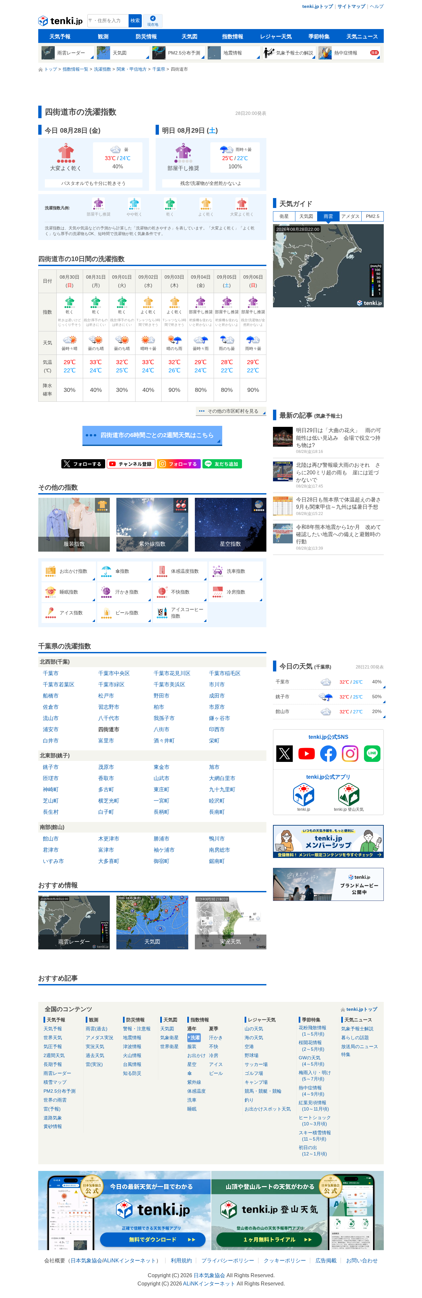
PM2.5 (372, 216)
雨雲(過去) (96, 1028)
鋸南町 (217, 861)
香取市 (106, 778)
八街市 (161, 729)
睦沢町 (217, 800)
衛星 (284, 216)
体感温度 (196, 1091)
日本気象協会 (86, 1260)
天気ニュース (362, 36)
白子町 (106, 812)
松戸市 (106, 696)
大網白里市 (222, 778)
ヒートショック (315, 1120)
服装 (191, 1046)
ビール (216, 1073)
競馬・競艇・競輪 (263, 1091)
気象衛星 (169, 1037)
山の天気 (254, 1028)
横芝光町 (108, 800)
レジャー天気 (276, 36)
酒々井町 (164, 740)
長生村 (51, 812)
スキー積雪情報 (315, 1136)
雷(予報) (52, 1108)
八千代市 (108, 718)
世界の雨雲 (55, 1100)
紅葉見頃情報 (314, 1105)
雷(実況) (94, 1064)
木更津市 (108, 838)
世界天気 (53, 1037)
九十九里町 (222, 789)
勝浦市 (161, 838)
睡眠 (191, 1108)
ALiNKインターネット (130, 1260)
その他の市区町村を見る (233, 411)
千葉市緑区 (111, 684)
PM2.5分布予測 (59, 1091)
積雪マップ (55, 1082)
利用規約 (181, 1260)
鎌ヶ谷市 (219, 718)
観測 (103, 36)
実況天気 (95, 1046)
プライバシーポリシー (227, 1260)
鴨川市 (217, 838)
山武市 (161, 778)
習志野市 (108, 707)
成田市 (217, 696)
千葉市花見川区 (172, 673)
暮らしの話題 (355, 1037)
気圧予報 (53, 1046)
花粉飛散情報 (312, 1031)
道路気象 (53, 1117)
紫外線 (194, 1082)
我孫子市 (164, 718)
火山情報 (132, 1055)
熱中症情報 (311, 1091)
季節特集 (319, 36)
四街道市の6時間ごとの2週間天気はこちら (157, 435)
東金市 (161, 767)
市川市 (217, 684)
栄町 (214, 740)
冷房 (213, 1055)
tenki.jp (61, 22)
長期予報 (53, 1064)
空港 (249, 1046)
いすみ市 (53, 861)
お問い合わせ (362, 1260)
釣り (249, 1100)
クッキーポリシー (285, 1260)
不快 (213, 1046)
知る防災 (132, 1073)
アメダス (350, 216)
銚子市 (51, 767)
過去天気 (95, 1055)
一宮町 (161, 800)
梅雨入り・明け (315, 1075)
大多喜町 (108, 861)
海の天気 (254, 1037)
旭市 (214, 767)
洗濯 (195, 1037)
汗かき (216, 1037)
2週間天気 (54, 1055)
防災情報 (146, 36)
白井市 (51, 740)
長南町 (217, 812)
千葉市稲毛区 (225, 673)
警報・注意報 (137, 1028)
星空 (191, 1064)
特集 (345, 1054)
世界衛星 (169, 1046)
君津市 (51, 850)
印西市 (217, 729)
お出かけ (196, 1055)
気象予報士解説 (357, 1028)
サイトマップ (351, 6)
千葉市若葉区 (59, 684)
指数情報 (232, 36)
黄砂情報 (53, 1126)
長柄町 (161, 812)
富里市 (106, 740)
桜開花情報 (311, 1045)
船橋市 (51, 696)
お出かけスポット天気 (268, 1108)
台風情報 (132, 1064)
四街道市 (108, 729)
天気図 (189, 36)
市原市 (217, 707)
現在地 (152, 24)
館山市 (51, 838)
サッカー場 (256, 1064)
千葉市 (51, 673)
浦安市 (51, 729)
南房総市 (219, 850)
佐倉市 (51, 707)
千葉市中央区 (114, 673)
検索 (135, 20)
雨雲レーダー (57, 1073)
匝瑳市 (51, 778)
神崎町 (51, 789)
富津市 (106, 850)
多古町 (106, 789)
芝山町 (51, 800)
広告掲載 (326, 1260)
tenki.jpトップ (317, 6)
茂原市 (106, 767)
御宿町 (161, 861)
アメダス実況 (99, 1037)
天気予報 (60, 36)
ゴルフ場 (254, 1073)
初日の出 (313, 1150)
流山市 (51, 718)
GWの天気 (311, 1061)
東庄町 (161, 789)
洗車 (191, 1100)
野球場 (251, 1055)
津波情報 (132, 1046)
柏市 (159, 707)
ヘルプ (377, 6)
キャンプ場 (256, 1082)
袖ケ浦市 (164, 850)
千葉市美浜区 (169, 684)
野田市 (161, 696)
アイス (216, 1064)
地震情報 (132, 1037)
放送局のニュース (359, 1046)
